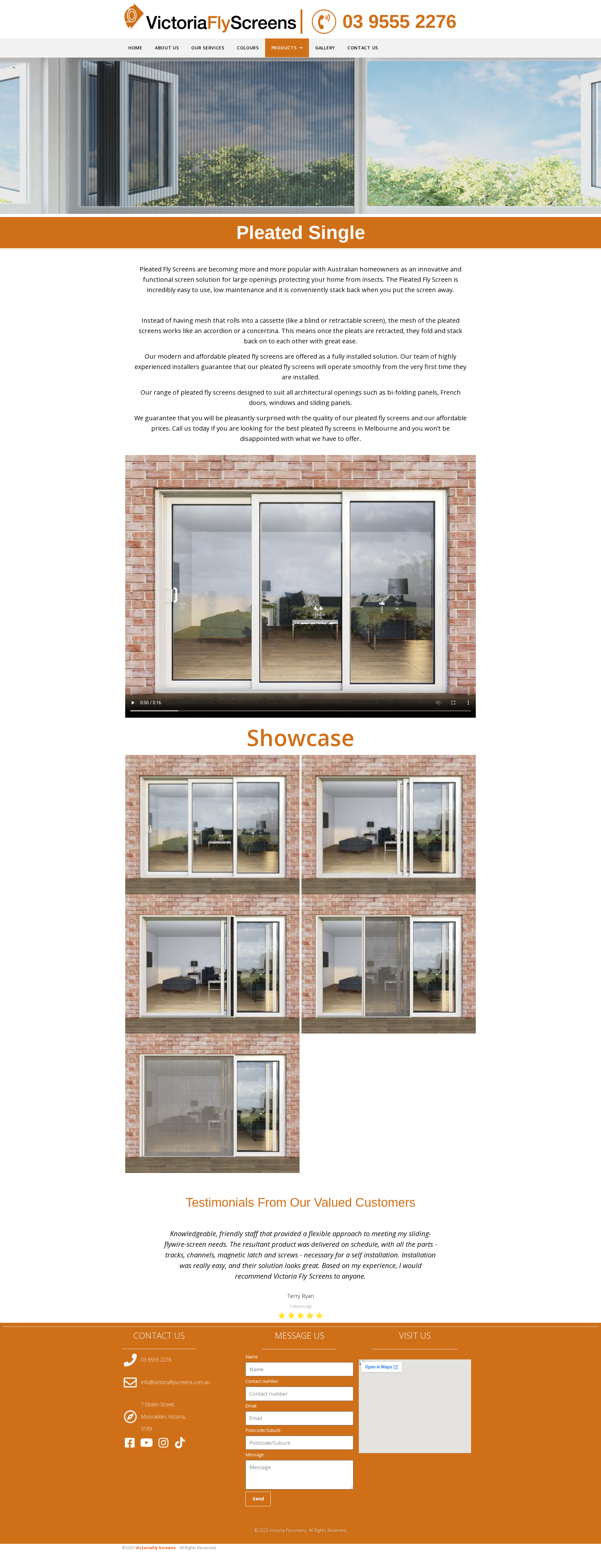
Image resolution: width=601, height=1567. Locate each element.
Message (254, 1433)
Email (250, 1385)
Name (251, 1335)
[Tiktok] (180, 1421)
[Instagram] (163, 1421)
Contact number (261, 1360)
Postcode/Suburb (262, 1409)
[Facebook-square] (130, 1421)
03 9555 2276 (399, 21)
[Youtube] (146, 1421)
